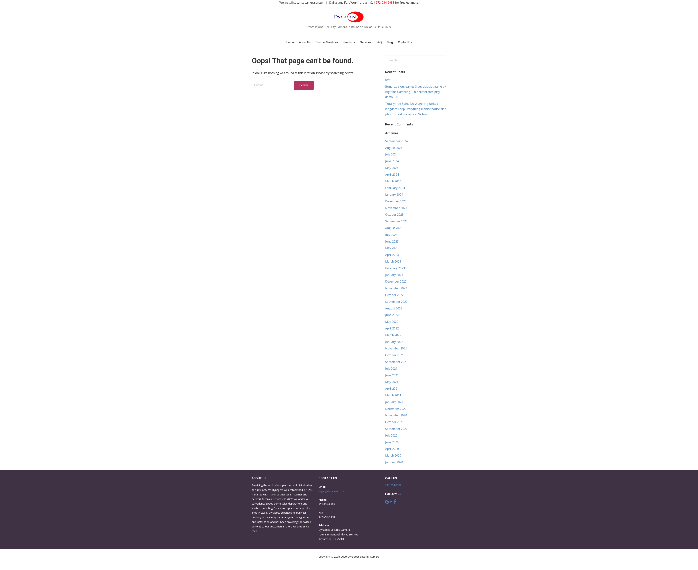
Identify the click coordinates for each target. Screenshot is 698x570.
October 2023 (394, 215)
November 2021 (396, 348)
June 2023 (392, 241)
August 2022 (393, 308)
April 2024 (392, 175)
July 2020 (391, 435)
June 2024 (392, 161)
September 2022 (396, 302)
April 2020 (392, 449)
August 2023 (393, 228)
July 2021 (391, 369)
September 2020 (396, 429)
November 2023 (396, 208)
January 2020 (394, 462)
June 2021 (392, 375)
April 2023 (392, 255)
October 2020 (394, 422)
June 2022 (392, 315)
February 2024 (395, 188)
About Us (305, 42)
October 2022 (394, 295)
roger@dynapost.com (331, 491)
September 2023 (396, 221)
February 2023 (395, 268)
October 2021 (394, 355)
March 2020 (393, 455)
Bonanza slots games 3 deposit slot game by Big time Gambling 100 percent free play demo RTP (415, 92)
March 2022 (393, 335)
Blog (390, 42)
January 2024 (394, 195)
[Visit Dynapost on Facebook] (395, 502)
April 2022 (392, 328)
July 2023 (391, 235)
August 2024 (393, 148)
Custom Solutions (327, 42)
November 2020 (396, 415)
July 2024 (391, 154)
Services (365, 42)
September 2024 (396, 141)
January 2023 (394, 275)
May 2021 (391, 382)
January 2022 (394, 342)
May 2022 (391, 322)
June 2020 (392, 442)
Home (290, 42)
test (387, 80)
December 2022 (395, 281)
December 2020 (395, 409)
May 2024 (391, 168)
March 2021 (393, 395)
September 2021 (396, 362)
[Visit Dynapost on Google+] (388, 502)
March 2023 (393, 261)
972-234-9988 (393, 485)
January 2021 (394, 402)
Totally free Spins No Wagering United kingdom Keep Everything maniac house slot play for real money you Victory (415, 109)
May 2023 (391, 248)
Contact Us (405, 42)
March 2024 (393, 181)
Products (349, 42)
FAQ (379, 42)
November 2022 (396, 288)
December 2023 (395, 201)
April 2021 (392, 389)
